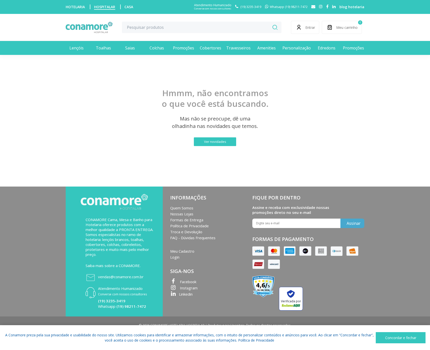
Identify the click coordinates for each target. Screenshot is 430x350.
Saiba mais (95, 265)
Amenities (266, 48)
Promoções (183, 48)
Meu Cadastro (182, 251)
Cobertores (210, 48)
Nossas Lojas (181, 213)
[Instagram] (320, 7)
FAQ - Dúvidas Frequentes (192, 237)
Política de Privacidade (189, 225)
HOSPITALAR (104, 6)
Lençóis (76, 48)
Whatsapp (122, 306)
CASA (128, 6)
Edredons (326, 48)
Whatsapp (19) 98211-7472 (289, 7)
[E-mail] (313, 7)
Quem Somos (181, 207)
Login (174, 257)
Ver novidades (215, 141)
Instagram (188, 287)
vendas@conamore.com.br (121, 276)
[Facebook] (327, 7)
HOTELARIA (75, 6)
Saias (130, 48)
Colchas (157, 48)
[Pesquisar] (275, 27)
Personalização (296, 48)
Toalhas (103, 48)
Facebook (187, 281)
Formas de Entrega (186, 219)
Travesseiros (238, 48)
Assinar (354, 223)
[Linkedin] (334, 7)
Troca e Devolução (186, 231)
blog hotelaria (351, 6)
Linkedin (186, 294)
